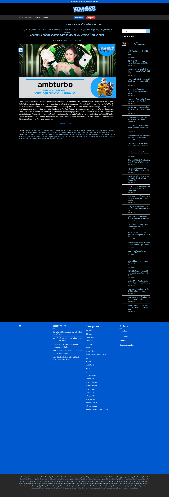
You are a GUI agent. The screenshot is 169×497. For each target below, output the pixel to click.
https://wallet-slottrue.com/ (81, 488)
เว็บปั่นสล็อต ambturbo (56, 138)
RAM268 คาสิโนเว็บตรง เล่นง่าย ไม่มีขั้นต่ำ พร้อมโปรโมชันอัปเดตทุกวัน (139, 178)
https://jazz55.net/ (38, 483)
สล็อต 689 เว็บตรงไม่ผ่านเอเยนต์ (101, 132)
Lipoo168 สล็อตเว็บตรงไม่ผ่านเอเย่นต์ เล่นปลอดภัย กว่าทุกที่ (138, 144)
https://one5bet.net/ (89, 481)
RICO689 (89, 344)
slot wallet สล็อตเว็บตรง (62, 134)
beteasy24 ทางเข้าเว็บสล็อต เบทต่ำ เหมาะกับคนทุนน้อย (139, 298)
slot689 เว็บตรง (58, 29)
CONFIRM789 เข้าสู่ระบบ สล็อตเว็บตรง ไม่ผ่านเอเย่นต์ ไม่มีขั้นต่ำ (139, 62)
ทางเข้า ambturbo (52, 136)
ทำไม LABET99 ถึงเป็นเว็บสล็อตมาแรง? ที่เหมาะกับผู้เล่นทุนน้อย (139, 161)
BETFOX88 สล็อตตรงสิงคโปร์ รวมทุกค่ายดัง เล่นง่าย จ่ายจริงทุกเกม (138, 91)
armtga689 (78, 40)
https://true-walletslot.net (141, 481)
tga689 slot (96, 29)
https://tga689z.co (39, 477)
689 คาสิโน (38, 29)
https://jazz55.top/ (112, 483)
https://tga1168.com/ (82, 479)
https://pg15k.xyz (121, 477)
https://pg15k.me (110, 477)
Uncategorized (91, 375)
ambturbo (33, 134)
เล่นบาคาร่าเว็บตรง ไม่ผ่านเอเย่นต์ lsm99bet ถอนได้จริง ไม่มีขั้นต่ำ (137, 253)
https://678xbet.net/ (26, 481)
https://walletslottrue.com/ (65, 488)
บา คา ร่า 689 (61, 31)
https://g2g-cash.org (76, 477)
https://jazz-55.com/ (136, 483)
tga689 (89, 29)
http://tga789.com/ (106, 479)
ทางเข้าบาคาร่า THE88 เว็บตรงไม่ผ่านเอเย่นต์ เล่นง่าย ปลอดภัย (138, 153)
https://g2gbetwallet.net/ (75, 486)
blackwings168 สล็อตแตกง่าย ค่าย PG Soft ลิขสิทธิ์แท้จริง (138, 44)
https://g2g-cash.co (88, 477)
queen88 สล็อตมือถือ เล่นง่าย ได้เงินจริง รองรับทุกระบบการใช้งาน (139, 81)
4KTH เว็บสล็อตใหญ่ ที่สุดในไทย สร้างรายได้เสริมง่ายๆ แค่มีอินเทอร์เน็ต (139, 188)
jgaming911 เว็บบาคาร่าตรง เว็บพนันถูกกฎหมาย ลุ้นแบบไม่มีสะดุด (138, 263)
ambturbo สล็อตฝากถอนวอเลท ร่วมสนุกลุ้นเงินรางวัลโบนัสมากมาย (67, 35)
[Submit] (148, 31)
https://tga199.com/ (114, 481)
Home (21, 17)
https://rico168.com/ (77, 481)
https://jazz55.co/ (30, 486)
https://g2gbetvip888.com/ (44, 486)
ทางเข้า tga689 (52, 31)
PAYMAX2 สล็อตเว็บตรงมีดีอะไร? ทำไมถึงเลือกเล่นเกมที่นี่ (138, 169)
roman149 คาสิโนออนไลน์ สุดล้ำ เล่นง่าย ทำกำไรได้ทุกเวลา (139, 136)
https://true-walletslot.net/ (98, 488)
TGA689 (122, 340)
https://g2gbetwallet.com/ (60, 486)
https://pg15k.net (142, 477)
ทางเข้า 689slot (33, 31)
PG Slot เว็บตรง (41, 134)
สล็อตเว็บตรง (124, 331)
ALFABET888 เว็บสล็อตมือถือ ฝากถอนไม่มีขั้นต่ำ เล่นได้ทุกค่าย (139, 282)
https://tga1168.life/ (143, 479)
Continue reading (67, 123)
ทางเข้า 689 (25, 31)
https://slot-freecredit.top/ (130, 488)
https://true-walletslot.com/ (114, 488)
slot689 (50, 29)
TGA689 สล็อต (105, 134)
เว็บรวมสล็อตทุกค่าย (126, 345)
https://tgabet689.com (142, 486)
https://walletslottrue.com (52, 483)
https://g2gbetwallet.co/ (112, 486)
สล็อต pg (28, 138)
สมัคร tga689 (78, 31)
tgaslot (109, 29)
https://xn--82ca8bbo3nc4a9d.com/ (94, 486)
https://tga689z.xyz (51, 477)
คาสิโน (38, 136)
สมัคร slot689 (69, 31)
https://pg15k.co (132, 477)
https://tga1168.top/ (131, 479)
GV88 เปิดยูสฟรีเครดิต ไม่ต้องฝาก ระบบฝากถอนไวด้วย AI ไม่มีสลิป (139, 71)
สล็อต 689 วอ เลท (87, 31)
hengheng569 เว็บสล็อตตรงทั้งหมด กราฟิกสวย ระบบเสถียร (138, 217)
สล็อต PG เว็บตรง (36, 138)
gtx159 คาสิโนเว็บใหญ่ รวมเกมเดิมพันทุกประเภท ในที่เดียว (138, 225)
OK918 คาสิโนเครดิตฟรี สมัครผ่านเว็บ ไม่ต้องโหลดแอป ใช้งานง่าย (139, 208)
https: (121, 486)
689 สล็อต (44, 29)
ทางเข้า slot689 (43, 31)
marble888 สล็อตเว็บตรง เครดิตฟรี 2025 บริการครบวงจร (138, 290)
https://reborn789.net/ (126, 481)
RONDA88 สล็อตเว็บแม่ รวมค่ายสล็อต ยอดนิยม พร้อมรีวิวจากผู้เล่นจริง (139, 198)
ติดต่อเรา (45, 17)
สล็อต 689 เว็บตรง (97, 31)
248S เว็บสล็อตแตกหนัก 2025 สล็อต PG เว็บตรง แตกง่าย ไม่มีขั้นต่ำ (138, 53)
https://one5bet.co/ (101, 481)
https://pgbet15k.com (26, 479)
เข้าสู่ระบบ (37, 17)
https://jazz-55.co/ (124, 483)
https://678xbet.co (37, 481)
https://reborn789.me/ (26, 483)
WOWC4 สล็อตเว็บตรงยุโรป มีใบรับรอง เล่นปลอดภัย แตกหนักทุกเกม (138, 273)
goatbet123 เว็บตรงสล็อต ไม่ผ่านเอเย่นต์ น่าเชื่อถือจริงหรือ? (139, 100)
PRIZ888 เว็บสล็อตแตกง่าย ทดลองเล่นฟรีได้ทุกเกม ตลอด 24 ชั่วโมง (139, 234)
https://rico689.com (63, 477)
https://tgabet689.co (51, 488)
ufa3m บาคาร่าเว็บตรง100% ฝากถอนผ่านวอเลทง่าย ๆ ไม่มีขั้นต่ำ (139, 244)
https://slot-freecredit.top (83, 483)
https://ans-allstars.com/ (51, 481)
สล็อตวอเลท (124, 336)
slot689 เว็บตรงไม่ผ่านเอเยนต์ (71, 29)
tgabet (103, 29)
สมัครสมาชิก (28, 17)
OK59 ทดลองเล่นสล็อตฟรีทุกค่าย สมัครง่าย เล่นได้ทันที (137, 118)
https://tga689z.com (27, 477)
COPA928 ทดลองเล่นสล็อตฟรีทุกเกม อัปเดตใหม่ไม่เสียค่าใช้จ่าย (138, 127)
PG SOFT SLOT (51, 134)
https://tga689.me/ (129, 486)
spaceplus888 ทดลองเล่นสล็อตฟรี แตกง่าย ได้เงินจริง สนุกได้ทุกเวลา (139, 109)
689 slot (32, 29)
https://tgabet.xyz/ (94, 479)
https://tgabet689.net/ (37, 488)
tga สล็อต (25, 29)
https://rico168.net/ (64, 481)
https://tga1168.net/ (118, 479)
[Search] (50, 18)
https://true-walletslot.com (99, 483)
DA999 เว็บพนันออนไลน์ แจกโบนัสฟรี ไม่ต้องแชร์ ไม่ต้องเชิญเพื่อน (138, 307)
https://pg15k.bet (100, 477)
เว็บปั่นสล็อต (45, 138)
